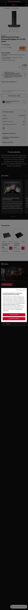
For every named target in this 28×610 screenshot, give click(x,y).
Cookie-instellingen (14, 314)
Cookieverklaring (19, 309)
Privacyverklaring (6, 310)
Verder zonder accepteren (21, 289)
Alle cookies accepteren (14, 318)
